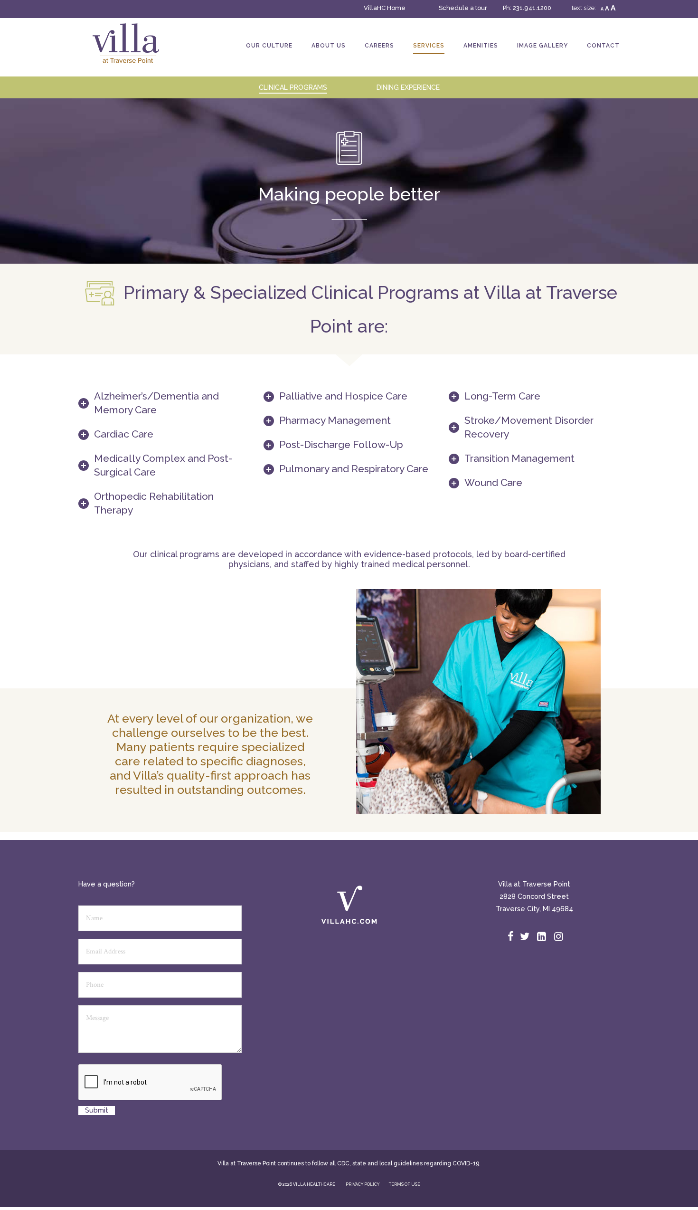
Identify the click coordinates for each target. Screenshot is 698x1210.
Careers (379, 45)
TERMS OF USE (404, 1184)
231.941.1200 (532, 7)
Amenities (480, 45)
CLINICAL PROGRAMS (293, 87)
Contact (603, 45)
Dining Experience (408, 87)
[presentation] (150, 1082)
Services (428, 45)
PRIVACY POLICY (362, 1184)
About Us (328, 45)
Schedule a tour (463, 7)
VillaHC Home (385, 7)
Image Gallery (542, 45)
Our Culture (269, 45)
